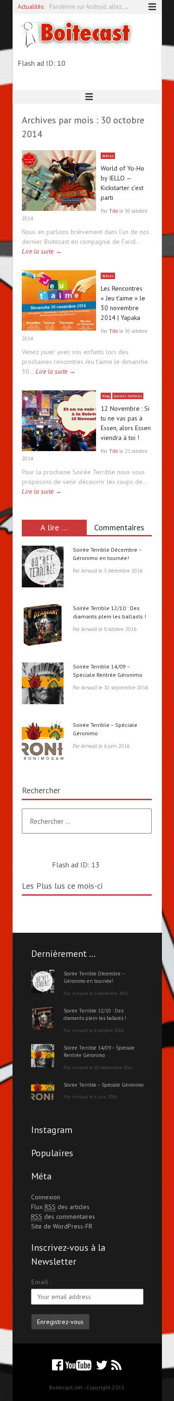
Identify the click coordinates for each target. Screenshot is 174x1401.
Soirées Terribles (128, 396)
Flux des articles (60, 1207)
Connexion (45, 1197)
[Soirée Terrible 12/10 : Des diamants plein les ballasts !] (43, 626)
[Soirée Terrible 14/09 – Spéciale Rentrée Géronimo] (43, 684)
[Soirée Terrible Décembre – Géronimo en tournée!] (43, 568)
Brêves (108, 155)
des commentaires (63, 1216)
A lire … (54, 527)
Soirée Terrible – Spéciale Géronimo (103, 1085)
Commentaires (119, 527)
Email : (41, 1282)
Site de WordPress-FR (61, 1226)
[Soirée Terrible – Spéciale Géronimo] (43, 743)
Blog (106, 396)
